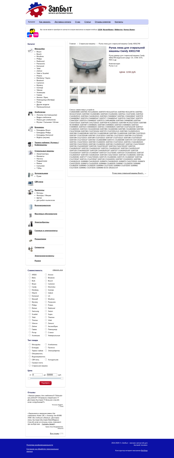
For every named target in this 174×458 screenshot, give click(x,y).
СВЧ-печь (35, 360)
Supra (50, 314)
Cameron (40, 83)
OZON (100, 30)
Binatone (40, 80)
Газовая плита (37, 363)
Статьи (87, 22)
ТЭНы (39, 168)
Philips (39, 59)
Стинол (51, 332)
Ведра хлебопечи (44, 117)
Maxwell (35, 299)
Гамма (39, 95)
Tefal (38, 68)
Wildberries (119, 30)
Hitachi (34, 293)
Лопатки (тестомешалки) (47, 115)
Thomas (35, 320)
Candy (34, 287)
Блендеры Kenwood (45, 135)
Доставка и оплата (63, 22)
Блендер (35, 348)
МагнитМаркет (108, 30)
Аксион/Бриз (53, 326)
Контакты (119, 22)
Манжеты (40, 156)
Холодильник (53, 360)
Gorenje (40, 88)
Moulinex (40, 56)
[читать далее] (48, 424)
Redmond (40, 61)
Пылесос (51, 348)
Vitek (50, 320)
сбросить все (58, 270)
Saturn (50, 311)
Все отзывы (54, 433)
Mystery (40, 85)
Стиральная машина (40, 366)
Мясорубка (36, 345)
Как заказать (44, 22)
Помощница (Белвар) (46, 100)
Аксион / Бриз (42, 97)
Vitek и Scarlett (43, 73)
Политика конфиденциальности (39, 445)
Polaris (39, 76)
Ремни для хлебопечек (46, 120)
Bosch (39, 54)
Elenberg (35, 290)
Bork (33, 281)
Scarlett (35, 314)
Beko (34, 278)
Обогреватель (37, 354)
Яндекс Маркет (129, 30)
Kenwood (40, 66)
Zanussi (51, 323)
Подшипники (42, 161)
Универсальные (54, 336)
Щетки (39, 198)
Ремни (39, 163)
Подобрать (45, 383)
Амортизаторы (43, 154)
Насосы (40, 159)
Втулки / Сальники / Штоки (47, 122)
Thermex (51, 317)
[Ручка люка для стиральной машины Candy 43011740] (87, 64)
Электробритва (54, 351)
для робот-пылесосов (46, 200)
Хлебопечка (52, 345)
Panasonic (41, 64)
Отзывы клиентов (103, 22)
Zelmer (39, 71)
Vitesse (39, 90)
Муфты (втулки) (43, 137)
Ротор (39, 102)
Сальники (41, 166)
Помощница (52, 329)
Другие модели (43, 104)
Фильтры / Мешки (44, 195)
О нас (77, 22)
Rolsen (34, 308)
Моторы (40, 193)
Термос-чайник (37, 351)
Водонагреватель (38, 357)
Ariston (50, 275)
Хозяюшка (41, 92)
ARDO (34, 275)
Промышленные (43, 107)
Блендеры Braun (43, 130)
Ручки (39, 176)
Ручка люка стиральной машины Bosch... (128, 173)
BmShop (144, 451)
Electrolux (51, 287)
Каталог (31, 22)
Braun (39, 52)
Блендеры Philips (44, 133)
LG (49, 296)
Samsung (35, 311)
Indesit (50, 293)
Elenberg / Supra (43, 78)
